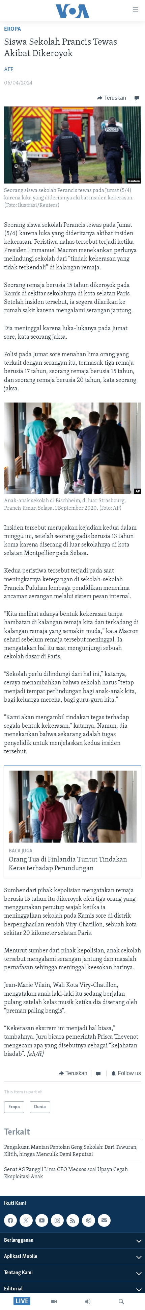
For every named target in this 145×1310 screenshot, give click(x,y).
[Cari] (121, 1301)
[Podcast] (88, 1220)
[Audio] (88, 1301)
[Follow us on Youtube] (41, 1220)
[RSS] (72, 1220)
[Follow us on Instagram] (57, 1220)
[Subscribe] (104, 1220)
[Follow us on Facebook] (10, 1220)
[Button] (111, 98)
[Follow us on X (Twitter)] (26, 1220)
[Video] (54, 1301)
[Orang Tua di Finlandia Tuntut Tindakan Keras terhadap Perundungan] (73, 807)
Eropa (12, 29)
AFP (8, 69)
